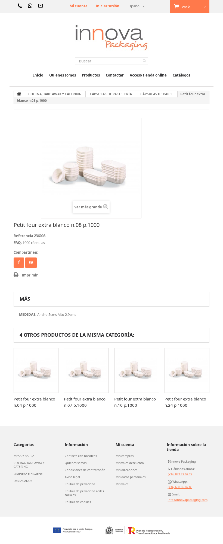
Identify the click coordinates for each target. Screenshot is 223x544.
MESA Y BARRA (24, 456)
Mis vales (122, 484)
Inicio (38, 75)
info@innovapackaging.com (187, 500)
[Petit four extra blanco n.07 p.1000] (86, 370)
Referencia (23, 235)
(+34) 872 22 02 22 (180, 474)
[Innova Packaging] (111, 37)
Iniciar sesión (107, 6)
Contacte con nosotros (81, 456)
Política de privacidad (80, 484)
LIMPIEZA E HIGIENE (28, 474)
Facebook (19, 262)
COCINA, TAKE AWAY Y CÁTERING (29, 465)
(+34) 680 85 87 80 (180, 487)
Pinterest (31, 262)
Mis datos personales (130, 477)
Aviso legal (72, 477)
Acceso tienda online (148, 75)
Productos (91, 75)
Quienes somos (62, 75)
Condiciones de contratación (85, 470)
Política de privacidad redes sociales (84, 493)
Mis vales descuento (130, 463)
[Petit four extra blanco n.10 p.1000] (136, 370)
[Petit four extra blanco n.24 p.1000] (187, 370)
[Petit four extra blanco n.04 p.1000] (36, 370)
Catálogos (181, 75)
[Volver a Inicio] (19, 94)
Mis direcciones (126, 470)
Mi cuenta (79, 6)
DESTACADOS (23, 481)
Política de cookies (78, 502)
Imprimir (30, 275)
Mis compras (125, 456)
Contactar (115, 75)
